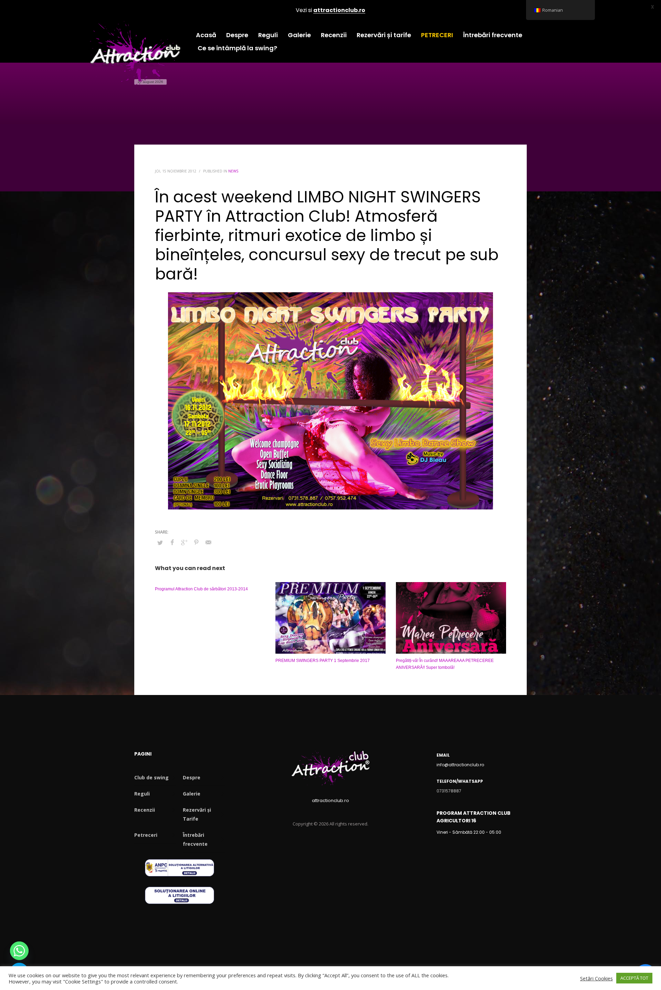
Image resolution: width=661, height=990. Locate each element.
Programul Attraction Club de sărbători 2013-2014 (201, 589)
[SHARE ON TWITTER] (160, 542)
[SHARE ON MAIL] (208, 542)
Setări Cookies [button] (596, 978)
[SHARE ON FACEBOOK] (172, 542)
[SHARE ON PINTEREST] (196, 542)
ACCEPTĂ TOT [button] (634, 978)
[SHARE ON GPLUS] (184, 542)
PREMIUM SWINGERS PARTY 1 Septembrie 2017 (322, 660)
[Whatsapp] (19, 950)
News (233, 171)
